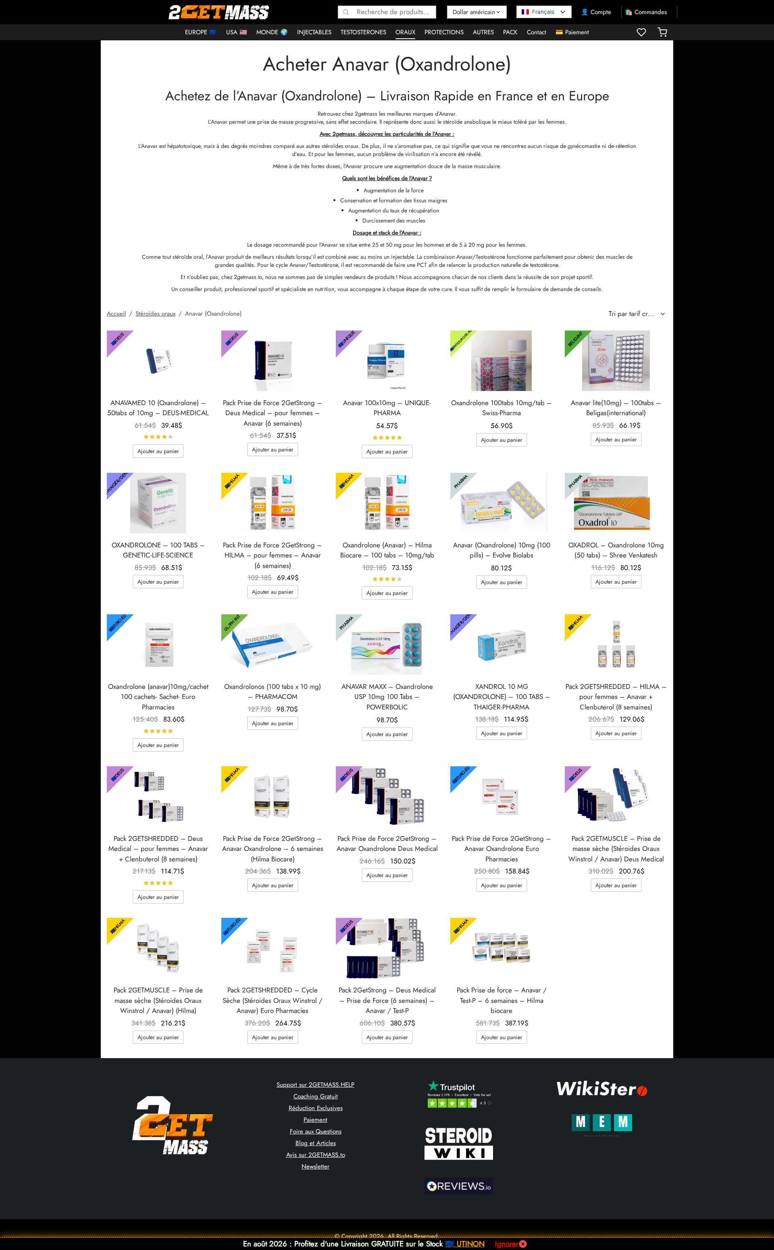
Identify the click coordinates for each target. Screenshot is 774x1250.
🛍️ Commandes (646, 12)
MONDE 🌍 (272, 32)
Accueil (116, 313)
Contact (536, 32)
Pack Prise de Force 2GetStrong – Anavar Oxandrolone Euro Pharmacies (501, 849)
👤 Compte (596, 12)
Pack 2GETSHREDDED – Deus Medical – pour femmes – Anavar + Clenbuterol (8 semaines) (158, 849)
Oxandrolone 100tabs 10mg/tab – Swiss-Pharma (501, 408)
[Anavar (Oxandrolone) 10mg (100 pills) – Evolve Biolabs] (501, 503)
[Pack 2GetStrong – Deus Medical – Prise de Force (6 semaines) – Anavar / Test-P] (387, 948)
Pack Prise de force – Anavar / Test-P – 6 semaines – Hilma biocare (502, 1000)
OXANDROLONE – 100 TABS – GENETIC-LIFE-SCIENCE (158, 550)
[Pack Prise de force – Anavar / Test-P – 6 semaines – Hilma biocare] (501, 948)
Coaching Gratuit (315, 1096)
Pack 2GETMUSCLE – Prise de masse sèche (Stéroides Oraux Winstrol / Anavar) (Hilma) (158, 1000)
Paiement (315, 1119)
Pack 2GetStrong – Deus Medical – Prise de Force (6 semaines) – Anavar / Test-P (387, 1000)
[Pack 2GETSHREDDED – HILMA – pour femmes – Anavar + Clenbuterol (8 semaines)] (616, 644)
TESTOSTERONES (363, 32)
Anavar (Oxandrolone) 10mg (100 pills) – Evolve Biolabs (501, 550)
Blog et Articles (315, 1143)
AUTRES (483, 32)
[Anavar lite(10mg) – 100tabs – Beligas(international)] (616, 361)
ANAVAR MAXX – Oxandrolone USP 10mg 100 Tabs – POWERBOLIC (387, 697)
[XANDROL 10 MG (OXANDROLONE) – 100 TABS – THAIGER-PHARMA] (501, 644)
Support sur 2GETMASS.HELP (315, 1084)
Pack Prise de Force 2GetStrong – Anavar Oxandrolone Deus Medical (387, 844)
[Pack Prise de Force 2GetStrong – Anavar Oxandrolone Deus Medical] (387, 796)
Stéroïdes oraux (155, 313)
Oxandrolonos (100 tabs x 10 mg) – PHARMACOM (272, 692)
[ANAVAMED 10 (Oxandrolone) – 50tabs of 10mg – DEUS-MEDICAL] (158, 361)
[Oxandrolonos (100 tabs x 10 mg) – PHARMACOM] (272, 644)
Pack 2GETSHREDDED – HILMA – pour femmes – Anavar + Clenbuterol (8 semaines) (616, 697)
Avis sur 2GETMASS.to (315, 1154)
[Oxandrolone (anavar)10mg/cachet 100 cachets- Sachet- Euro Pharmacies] (158, 644)
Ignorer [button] (506, 1243)
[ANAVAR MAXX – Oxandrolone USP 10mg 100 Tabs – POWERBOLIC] (387, 644)
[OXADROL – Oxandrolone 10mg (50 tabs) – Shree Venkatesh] (616, 503)
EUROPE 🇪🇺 (201, 32)
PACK (510, 32)
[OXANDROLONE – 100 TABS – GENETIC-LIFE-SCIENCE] (158, 503)
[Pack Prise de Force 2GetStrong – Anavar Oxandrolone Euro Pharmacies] (501, 796)
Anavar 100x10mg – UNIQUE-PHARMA (387, 408)
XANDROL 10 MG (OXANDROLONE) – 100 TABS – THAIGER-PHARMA (501, 697)
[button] (158, 451)
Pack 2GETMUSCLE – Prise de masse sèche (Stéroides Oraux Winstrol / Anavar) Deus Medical (616, 849)
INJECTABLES (314, 32)
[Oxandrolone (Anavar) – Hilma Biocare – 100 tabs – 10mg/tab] (387, 503)
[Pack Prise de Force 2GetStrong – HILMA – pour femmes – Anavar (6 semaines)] (272, 503)
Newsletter (315, 1166)
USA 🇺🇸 (236, 32)
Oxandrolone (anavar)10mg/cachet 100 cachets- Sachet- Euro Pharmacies (158, 697)
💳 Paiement (572, 32)
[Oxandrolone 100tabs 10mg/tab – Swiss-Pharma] (501, 361)
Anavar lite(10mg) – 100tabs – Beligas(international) (616, 408)
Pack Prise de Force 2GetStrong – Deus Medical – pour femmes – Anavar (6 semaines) (272, 413)
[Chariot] (662, 32)
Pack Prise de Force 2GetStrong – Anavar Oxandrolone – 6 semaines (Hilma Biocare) (272, 849)
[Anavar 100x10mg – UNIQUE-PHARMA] (387, 361)
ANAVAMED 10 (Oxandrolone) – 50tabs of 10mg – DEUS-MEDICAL (158, 408)
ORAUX (405, 32)
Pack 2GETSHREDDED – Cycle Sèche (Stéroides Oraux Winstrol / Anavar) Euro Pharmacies (272, 1000)
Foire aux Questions (315, 1131)
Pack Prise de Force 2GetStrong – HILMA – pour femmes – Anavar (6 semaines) (272, 555)
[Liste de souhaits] (642, 32)
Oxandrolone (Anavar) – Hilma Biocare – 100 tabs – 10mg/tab (387, 550)
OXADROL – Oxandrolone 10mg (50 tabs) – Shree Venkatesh (616, 550)
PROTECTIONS (444, 32)
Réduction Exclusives (316, 1108)
